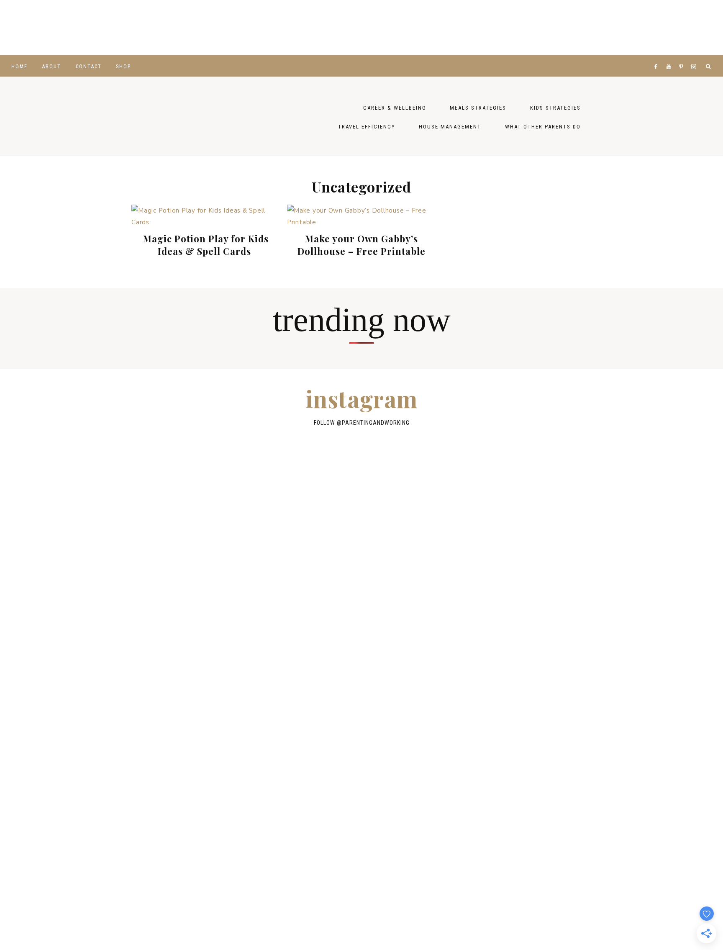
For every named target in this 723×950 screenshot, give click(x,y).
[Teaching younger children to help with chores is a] (40, 27)
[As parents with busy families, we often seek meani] (442, 27)
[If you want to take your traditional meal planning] (683, 27)
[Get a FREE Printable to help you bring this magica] (281, 27)
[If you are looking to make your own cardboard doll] (201, 27)
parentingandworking (376, 422)
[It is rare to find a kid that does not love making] (120, 27)
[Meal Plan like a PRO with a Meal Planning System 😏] (361, 27)
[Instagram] (695, 56)
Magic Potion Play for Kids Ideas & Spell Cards (206, 245)
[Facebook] (657, 56)
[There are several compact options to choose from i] (548, 522)
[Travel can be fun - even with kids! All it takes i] (522, 27)
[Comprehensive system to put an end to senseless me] (602, 27)
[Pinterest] (683, 56)
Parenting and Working (215, 116)
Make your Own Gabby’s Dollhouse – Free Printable (361, 245)
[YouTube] (670, 56)
